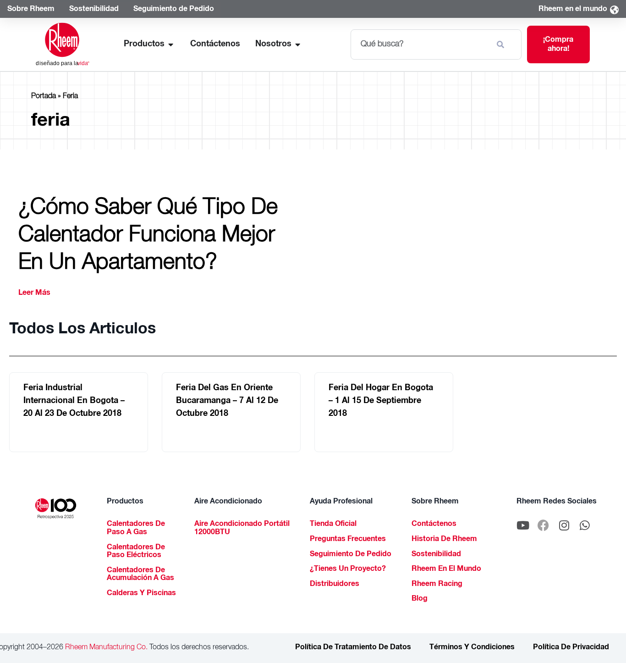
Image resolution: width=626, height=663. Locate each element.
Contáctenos (434, 524)
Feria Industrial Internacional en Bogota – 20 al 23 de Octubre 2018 (74, 401)
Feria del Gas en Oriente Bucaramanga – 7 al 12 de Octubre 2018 (227, 401)
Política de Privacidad (571, 648)
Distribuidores (334, 584)
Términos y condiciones (472, 648)
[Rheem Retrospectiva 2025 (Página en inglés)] (56, 508)
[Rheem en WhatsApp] (585, 525)
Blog (420, 599)
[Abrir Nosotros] (298, 45)
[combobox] (419, 44)
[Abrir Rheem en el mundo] (614, 10)
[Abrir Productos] (171, 45)
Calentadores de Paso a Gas (136, 528)
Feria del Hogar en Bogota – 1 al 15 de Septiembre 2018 (381, 401)
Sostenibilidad (436, 554)
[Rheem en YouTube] (523, 525)
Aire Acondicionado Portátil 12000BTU (242, 528)
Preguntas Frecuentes (348, 539)
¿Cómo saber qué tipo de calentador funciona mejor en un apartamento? (148, 236)
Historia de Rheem (444, 539)
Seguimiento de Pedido (350, 554)
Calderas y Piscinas (141, 593)
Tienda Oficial (333, 524)
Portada (43, 96)
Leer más (34, 293)
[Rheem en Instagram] (564, 525)
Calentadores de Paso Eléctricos (136, 552)
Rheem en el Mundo (446, 569)
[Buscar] (502, 44)
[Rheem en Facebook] (543, 525)
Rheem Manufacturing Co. (105, 648)
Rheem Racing (437, 584)
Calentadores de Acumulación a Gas (140, 575)
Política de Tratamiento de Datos (353, 648)
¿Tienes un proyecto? (348, 569)
